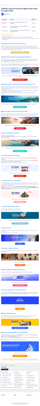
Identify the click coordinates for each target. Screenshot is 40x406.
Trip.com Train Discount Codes (6, 375)
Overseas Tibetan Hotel (17, 387)
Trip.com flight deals (5, 372)
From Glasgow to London (6, 380)
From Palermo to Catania (18, 377)
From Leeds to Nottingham (31, 380)
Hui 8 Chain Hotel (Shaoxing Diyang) (32, 385)
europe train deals (4, 377)
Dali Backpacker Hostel (30, 387)
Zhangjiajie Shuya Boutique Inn (31, 384)
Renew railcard (16, 372)
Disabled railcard (29, 372)
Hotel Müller (28, 382)
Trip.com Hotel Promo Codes (18, 375)
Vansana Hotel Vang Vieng (18, 385)
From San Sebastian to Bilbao (6, 382)
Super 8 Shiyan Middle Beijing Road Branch (20, 384)
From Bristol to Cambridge (18, 380)
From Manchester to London (31, 377)
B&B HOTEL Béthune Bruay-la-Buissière (8, 387)
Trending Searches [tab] (4, 369)
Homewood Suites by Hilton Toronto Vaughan (8, 384)
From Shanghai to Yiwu (17, 382)
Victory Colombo (4, 385)
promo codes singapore (30, 375)
